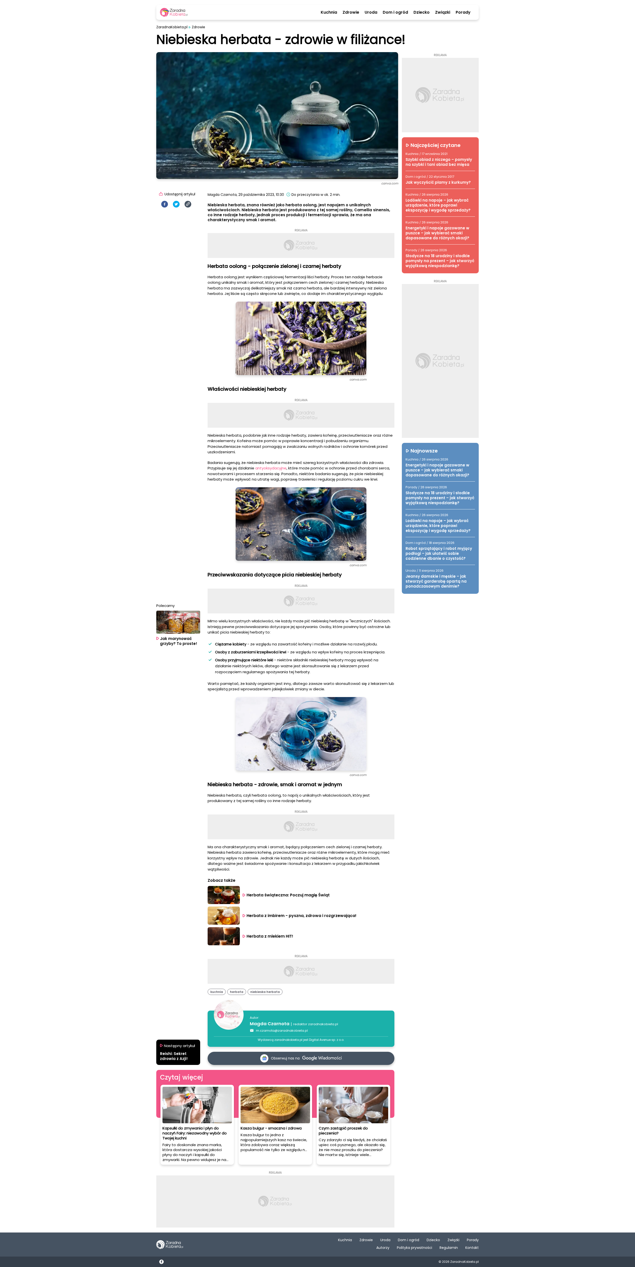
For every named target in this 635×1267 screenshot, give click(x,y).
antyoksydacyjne (270, 468)
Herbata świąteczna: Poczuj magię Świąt (288, 895)
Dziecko (421, 12)
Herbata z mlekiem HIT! (270, 936)
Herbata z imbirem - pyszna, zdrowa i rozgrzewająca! (301, 915)
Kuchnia (329, 12)
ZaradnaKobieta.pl (172, 27)
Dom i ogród (395, 12)
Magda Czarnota (269, 1024)
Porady (463, 12)
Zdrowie (351, 12)
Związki (442, 12)
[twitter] (176, 204)
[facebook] (164, 204)
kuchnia (216, 992)
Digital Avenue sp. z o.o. (326, 1040)
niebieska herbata (265, 992)
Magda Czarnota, (222, 194)
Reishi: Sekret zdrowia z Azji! (174, 1056)
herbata (236, 992)
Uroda (371, 12)
